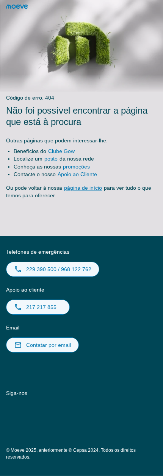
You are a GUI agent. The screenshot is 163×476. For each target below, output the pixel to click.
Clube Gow (61, 151)
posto (51, 159)
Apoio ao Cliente (77, 174)
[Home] (17, 7)
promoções (76, 167)
